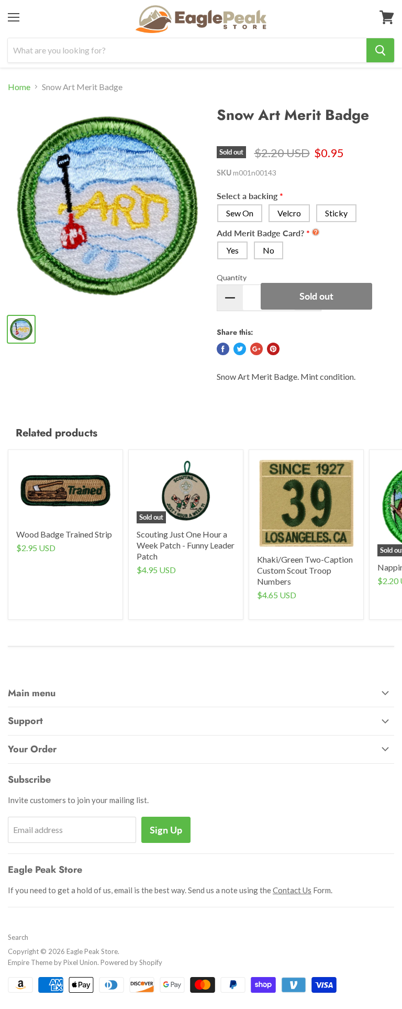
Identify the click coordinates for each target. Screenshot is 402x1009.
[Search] (380, 50)
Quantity (232, 277)
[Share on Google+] (256, 349)
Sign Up (166, 830)
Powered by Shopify (131, 962)
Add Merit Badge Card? (260, 233)
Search (18, 937)
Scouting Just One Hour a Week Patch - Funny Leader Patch (185, 545)
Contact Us (292, 890)
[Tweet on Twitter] (239, 349)
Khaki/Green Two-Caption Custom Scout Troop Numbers (305, 570)
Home (19, 87)
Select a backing (247, 196)
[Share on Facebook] (223, 349)
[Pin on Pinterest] (273, 349)
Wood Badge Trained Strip (64, 534)
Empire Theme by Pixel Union (52, 962)
